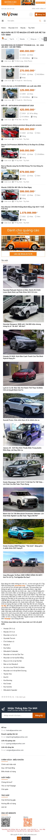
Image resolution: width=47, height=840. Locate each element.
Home (3, 28)
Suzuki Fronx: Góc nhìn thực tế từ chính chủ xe (21, 420)
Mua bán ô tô (13, 28)
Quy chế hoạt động (8, 768)
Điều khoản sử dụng (8, 771)
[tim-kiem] (40, 20)
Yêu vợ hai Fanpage (8, 786)
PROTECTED (26, 838)
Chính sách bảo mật (8, 764)
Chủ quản (4, 789)
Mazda (22, 28)
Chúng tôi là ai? (6, 782)
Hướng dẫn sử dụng (8, 803)
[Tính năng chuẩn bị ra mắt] (23, 2)
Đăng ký (39, 715)
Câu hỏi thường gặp (8, 800)
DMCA (19, 838)
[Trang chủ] (9, 14)
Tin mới (4, 260)
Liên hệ (3, 807)
